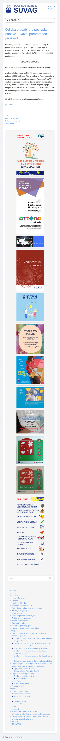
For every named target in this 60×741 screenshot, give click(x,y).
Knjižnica (17, 681)
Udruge (13, 706)
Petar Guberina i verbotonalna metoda (27, 608)
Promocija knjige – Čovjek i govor (24, 711)
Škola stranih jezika (21, 683)
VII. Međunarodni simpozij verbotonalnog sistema (31, 714)
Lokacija (15, 595)
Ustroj (12, 630)
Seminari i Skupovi (19, 704)
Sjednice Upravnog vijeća (22, 625)
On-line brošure (20, 701)
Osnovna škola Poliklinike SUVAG (26, 671)
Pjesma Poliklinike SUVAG (22, 605)
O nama (13, 593)
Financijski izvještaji (19, 610)
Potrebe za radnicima (46, 116)
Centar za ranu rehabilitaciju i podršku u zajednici (33, 661)
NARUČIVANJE (15, 724)
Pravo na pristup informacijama (24, 615)
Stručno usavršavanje (20, 691)
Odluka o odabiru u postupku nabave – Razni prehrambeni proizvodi (26, 34)
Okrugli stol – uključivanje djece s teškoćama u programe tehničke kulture (30, 717)
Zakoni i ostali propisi (20, 620)
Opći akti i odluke (18, 623)
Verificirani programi (22, 696)
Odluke (10, 105)
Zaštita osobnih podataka (22, 618)
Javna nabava (17, 613)
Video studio (21, 678)
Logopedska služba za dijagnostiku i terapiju (31, 648)
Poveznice (14, 721)
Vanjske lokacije (20, 598)
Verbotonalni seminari (22, 694)
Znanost (13, 688)
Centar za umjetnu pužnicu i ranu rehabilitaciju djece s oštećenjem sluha (32, 644)
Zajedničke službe (19, 686)
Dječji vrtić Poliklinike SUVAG (25, 668)
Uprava (15, 600)
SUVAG (19, 737)
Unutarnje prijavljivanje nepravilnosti (26, 628)
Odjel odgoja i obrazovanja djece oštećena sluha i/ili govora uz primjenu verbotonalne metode (32, 664)
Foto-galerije (15, 709)
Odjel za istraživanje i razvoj (23, 673)
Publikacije (16, 699)
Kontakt (13, 590)
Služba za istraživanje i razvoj (25, 676)
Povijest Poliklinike (19, 603)
